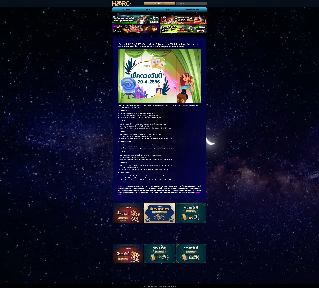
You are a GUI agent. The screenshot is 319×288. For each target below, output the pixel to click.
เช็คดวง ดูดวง (125, 10)
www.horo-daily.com (170, 286)
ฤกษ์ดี (148, 10)
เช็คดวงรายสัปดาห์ (192, 10)
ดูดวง (168, 10)
